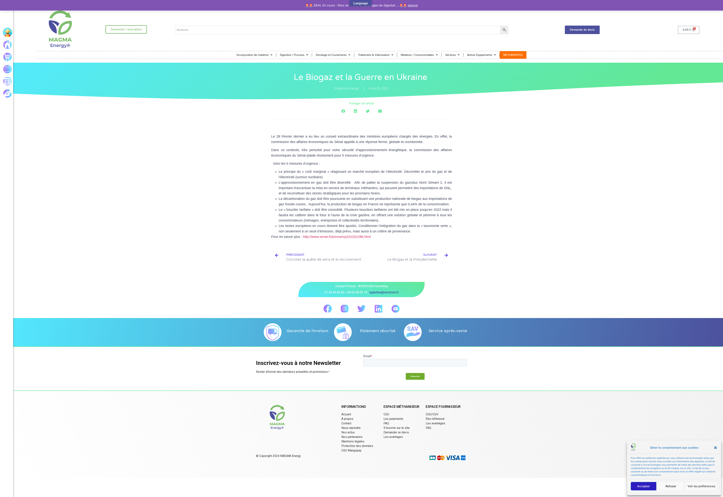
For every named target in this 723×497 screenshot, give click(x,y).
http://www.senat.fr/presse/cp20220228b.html (337, 237)
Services (450, 55)
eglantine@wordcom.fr (384, 292)
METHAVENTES (513, 55)
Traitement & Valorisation (374, 55)
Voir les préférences (701, 486)
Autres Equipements (479, 55)
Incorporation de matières (252, 55)
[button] (715, 448)
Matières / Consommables (417, 55)
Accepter (643, 486)
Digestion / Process (292, 55)
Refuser (671, 486)
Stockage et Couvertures (331, 55)
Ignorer (413, 5)
